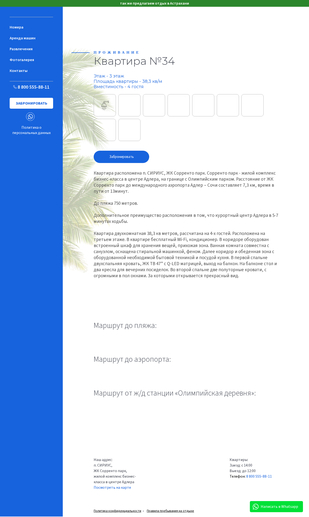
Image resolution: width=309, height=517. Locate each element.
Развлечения (21, 49)
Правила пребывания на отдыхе (170, 511)
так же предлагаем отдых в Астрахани (154, 3)
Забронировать (31, 103)
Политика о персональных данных (31, 130)
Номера (16, 27)
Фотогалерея (22, 60)
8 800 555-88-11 (33, 87)
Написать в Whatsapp (279, 506)
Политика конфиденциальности (117, 511)
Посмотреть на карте (112, 487)
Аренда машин (22, 38)
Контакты (19, 70)
